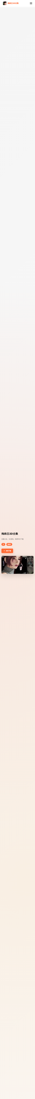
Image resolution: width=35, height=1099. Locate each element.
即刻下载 (8, 551)
